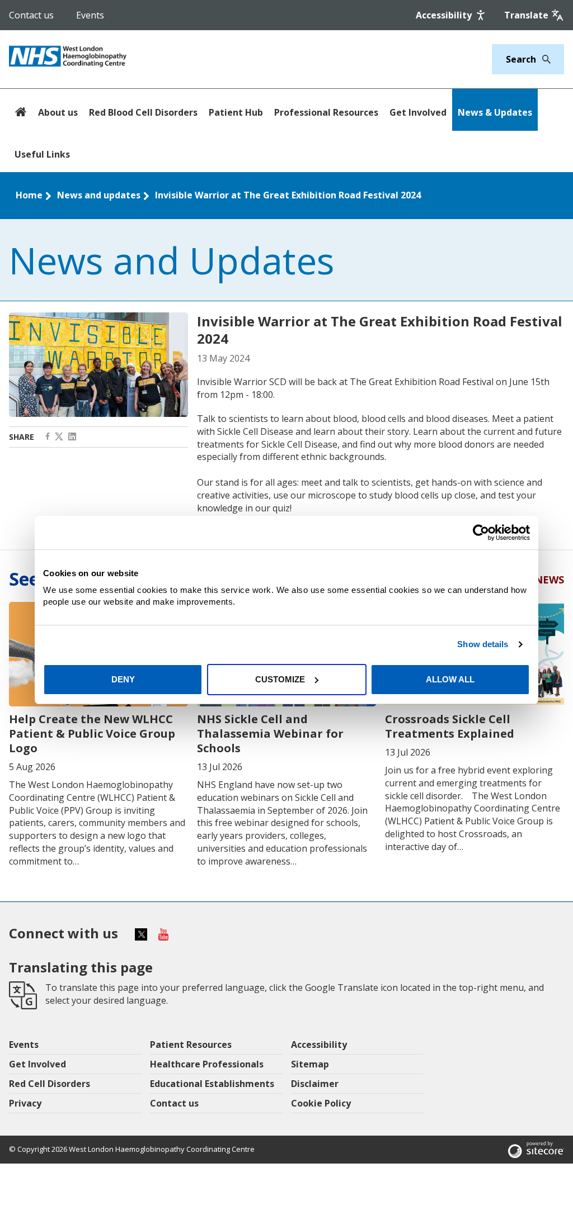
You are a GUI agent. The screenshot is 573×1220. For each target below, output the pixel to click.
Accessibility (319, 1044)
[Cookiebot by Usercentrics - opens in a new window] (481, 532)
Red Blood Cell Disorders (143, 112)
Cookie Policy (321, 1103)
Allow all (450, 679)
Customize (280, 679)
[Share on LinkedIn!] (72, 437)
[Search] (543, 59)
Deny (123, 679)
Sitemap (310, 1064)
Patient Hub (236, 112)
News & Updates (495, 112)
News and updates (98, 195)
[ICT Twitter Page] (59, 437)
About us (58, 112)
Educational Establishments (212, 1083)
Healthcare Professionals (207, 1064)
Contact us (31, 15)
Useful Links (42, 154)
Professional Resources (326, 112)
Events (90, 15)
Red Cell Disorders (49, 1083)
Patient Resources (191, 1044)
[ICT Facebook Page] (48, 437)
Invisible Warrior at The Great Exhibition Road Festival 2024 (288, 195)
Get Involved (418, 112)
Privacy (25, 1103)
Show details (482, 644)
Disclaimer (315, 1083)
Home (29, 195)
